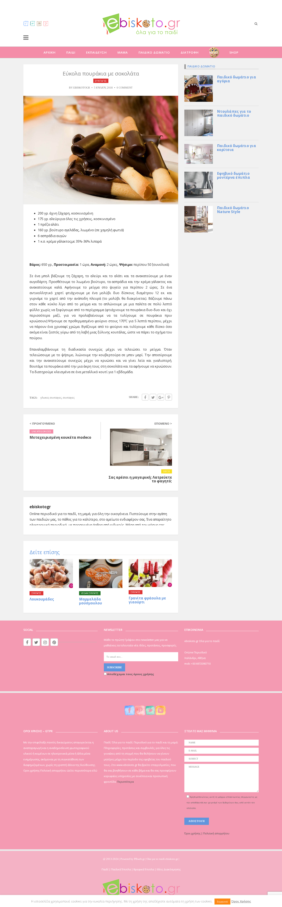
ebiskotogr (81, 87)
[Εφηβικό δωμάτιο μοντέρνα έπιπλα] (198, 184)
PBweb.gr (139, 858)
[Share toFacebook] (145, 397)
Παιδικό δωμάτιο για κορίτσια (236, 147)
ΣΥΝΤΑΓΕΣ (101, 80)
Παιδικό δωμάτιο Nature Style (233, 209)
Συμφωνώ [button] (222, 901)
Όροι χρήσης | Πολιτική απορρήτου (206, 833)
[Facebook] (26, 23)
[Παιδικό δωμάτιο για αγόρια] (198, 88)
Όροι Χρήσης (241, 901)
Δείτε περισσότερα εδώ (82, 770)
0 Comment (125, 87)
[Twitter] (32, 23)
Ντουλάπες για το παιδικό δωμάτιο (234, 113)
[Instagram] (39, 23)
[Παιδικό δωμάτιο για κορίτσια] (198, 153)
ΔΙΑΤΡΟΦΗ (190, 52)
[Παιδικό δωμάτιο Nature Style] (198, 219)
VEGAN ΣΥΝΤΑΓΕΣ (89, 593)
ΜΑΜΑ (122, 52)
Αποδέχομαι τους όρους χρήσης (130, 674)
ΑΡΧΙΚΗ (50, 52)
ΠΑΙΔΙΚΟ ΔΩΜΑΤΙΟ (154, 52)
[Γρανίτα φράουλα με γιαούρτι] (150, 573)
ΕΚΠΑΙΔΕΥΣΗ (96, 52)
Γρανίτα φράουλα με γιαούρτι (147, 600)
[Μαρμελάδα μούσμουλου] (100, 573)
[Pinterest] (46, 23)
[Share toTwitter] (153, 397)
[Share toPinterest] (168, 397)
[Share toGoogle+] (161, 397)
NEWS (214, 52)
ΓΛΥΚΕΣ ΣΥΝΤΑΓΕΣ (51, 397)
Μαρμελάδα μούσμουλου (90, 601)
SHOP (233, 52)
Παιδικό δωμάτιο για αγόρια (236, 79)
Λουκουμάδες (42, 599)
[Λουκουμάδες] (51, 573)
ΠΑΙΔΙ (70, 52)
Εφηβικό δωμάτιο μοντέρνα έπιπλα (233, 175)
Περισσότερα (125, 782)
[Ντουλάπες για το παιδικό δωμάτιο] (198, 122)
